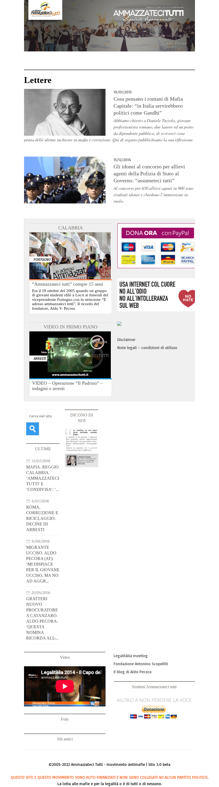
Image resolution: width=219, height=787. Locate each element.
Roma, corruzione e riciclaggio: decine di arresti (42, 518)
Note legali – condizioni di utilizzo (147, 347)
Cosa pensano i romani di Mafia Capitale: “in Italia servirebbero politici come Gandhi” (148, 106)
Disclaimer (126, 339)
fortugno (41, 259)
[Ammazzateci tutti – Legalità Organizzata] (109, 25)
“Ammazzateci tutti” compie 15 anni (67, 284)
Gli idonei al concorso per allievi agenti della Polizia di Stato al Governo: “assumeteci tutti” (149, 173)
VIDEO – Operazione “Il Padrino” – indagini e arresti (67, 385)
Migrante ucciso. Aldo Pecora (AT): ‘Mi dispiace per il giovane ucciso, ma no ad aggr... (43, 564)
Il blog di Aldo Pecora (132, 671)
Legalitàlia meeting (131, 655)
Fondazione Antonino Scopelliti (141, 663)
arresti (39, 358)
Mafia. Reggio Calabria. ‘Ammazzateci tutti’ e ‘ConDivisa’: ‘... (42, 478)
